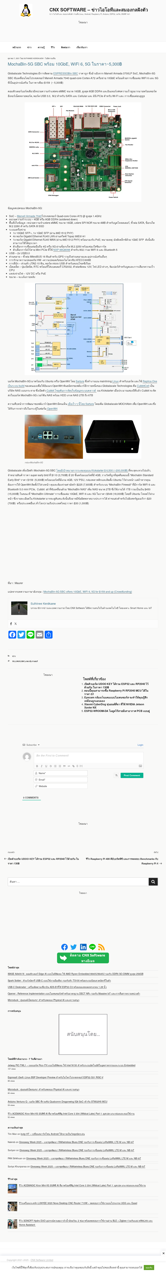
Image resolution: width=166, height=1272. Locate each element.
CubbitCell (143, 386)
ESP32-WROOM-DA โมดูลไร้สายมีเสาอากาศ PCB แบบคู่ (117, 711)
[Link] (73, 766)
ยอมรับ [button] (149, 1267)
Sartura (80, 381)
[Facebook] (11, 624)
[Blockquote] (64, 766)
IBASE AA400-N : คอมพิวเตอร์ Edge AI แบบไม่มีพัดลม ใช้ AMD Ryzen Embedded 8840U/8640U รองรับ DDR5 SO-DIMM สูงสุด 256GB (75, 973)
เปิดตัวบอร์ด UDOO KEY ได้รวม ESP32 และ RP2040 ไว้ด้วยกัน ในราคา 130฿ (116, 685)
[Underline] (46, 766)
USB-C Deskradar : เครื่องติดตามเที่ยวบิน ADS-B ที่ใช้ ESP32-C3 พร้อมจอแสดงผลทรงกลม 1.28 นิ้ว (57, 987)
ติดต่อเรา (65, 47)
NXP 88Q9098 (61, 250)
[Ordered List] (55, 766)
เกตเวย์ (28, 661)
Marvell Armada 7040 (29, 216)
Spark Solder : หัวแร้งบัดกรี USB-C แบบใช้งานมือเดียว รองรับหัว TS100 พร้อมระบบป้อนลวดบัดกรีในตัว (59, 980)
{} (77, 766)
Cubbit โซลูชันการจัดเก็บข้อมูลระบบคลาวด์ (71, 390)
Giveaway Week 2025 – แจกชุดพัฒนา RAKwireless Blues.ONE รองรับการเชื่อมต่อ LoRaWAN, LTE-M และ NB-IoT (76, 1142)
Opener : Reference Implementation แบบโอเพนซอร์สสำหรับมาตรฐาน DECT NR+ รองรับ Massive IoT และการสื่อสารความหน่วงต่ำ (74, 993)
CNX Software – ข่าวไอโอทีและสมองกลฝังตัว (98, 9)
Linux (115, 381)
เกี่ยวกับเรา (82, 47)
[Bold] (37, 766)
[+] (81, 766)
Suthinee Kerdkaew (33, 58)
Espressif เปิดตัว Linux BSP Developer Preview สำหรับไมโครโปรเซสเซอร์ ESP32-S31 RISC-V (55, 1077)
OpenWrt (52, 408)
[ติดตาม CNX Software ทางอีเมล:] (83, 958)
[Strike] (50, 766)
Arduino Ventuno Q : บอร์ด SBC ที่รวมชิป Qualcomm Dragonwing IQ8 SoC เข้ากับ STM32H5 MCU (57, 1101)
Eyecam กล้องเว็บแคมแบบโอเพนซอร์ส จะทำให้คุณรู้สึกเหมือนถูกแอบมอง (116, 699)
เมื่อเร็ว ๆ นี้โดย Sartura (81, 404)
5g (13, 661)
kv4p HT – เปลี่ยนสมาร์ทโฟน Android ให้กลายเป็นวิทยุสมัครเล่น (53, 1133)
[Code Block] (69, 766)
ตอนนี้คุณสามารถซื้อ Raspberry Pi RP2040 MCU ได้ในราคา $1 (116, 692)
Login (140, 744)
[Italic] (41, 766)
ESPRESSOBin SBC (65, 73)
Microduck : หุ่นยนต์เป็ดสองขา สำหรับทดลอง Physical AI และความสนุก (43, 1000)
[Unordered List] (60, 766)
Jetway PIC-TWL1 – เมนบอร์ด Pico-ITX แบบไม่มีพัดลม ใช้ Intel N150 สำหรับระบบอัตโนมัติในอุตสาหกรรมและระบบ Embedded (71, 1065)
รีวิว (53, 47)
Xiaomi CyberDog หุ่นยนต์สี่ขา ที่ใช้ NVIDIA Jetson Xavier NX (114, 705)
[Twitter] (15, 624)
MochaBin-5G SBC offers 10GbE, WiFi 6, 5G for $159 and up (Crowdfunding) (87, 591)
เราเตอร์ (34, 661)
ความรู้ (41, 47)
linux (18, 661)
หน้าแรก (16, 47)
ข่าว (29, 47)
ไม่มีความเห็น (50, 58)
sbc (23, 661)
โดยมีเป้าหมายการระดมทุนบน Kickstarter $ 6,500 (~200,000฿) (92, 470)
